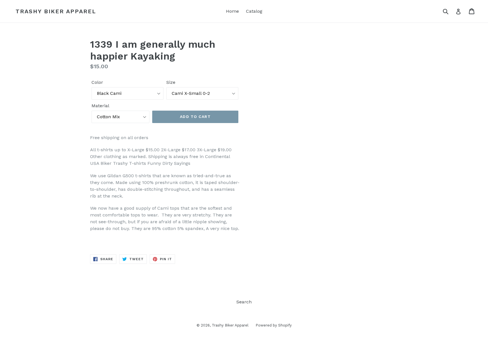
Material (100, 105)
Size (170, 82)
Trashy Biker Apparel (56, 11)
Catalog (254, 11)
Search (244, 301)
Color (97, 82)
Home (232, 11)
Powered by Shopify (274, 325)
